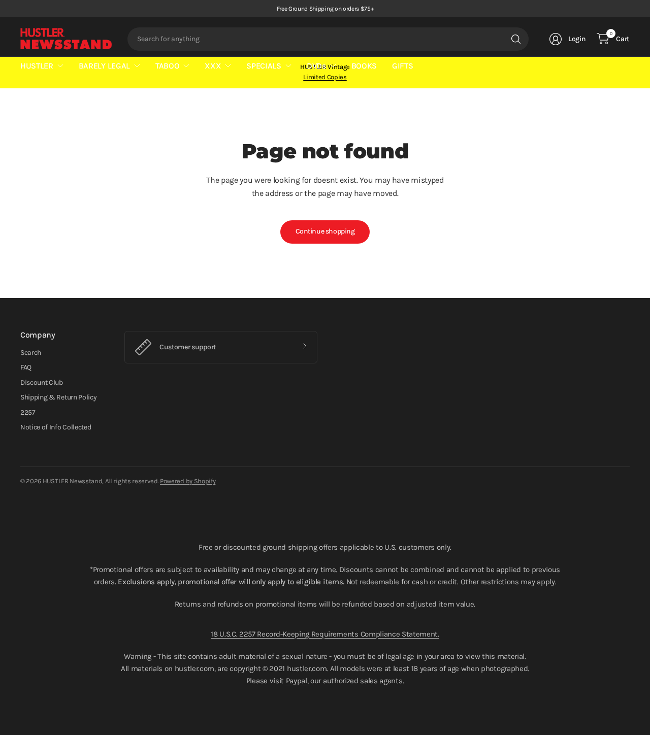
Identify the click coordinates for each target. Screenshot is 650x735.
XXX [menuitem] (213, 66)
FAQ (25, 367)
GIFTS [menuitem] (402, 66)
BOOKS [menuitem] (364, 66)
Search (30, 352)
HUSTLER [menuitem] (36, 66)
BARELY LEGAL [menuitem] (104, 66)
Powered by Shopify (187, 481)
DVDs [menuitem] (316, 66)
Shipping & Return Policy (58, 397)
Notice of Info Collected (55, 427)
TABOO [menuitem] (167, 66)
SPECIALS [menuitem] (263, 66)
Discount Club (41, 382)
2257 (28, 412)
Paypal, (298, 680)
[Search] (516, 39)
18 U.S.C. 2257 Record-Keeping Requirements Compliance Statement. (325, 634)
